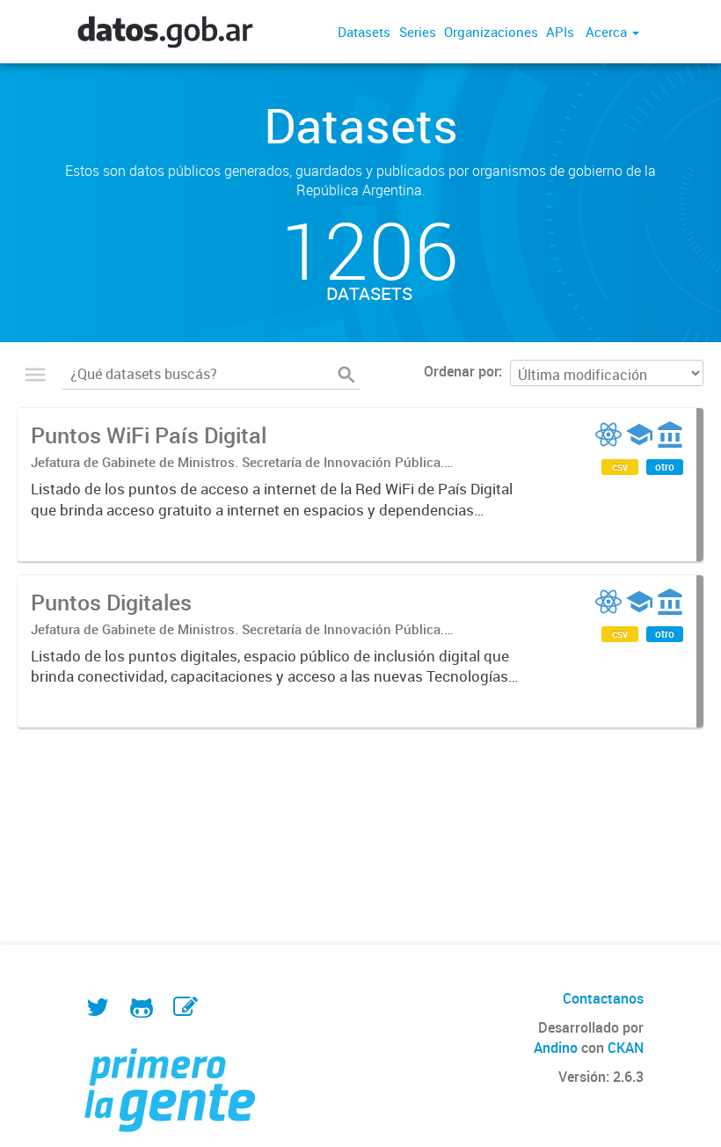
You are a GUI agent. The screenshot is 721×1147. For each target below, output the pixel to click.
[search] (346, 375)
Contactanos (603, 998)
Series (417, 31)
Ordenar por (461, 371)
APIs (560, 31)
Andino (556, 1047)
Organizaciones (491, 31)
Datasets (364, 31)
